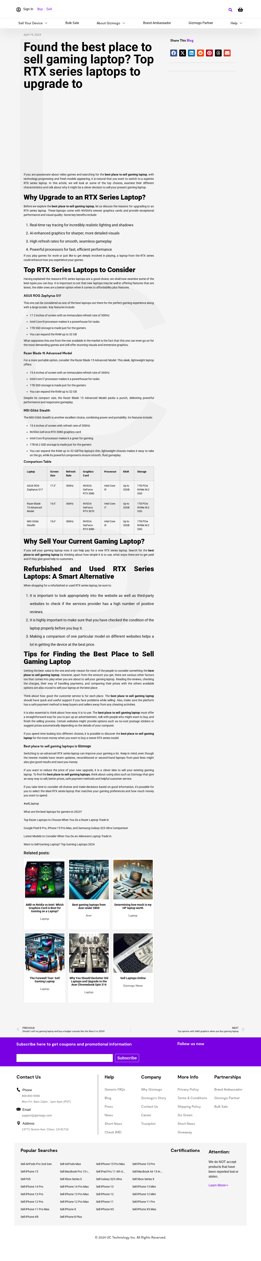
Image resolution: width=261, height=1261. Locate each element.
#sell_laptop (31, 803)
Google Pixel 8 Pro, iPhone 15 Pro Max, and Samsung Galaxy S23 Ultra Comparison (76, 828)
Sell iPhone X (68, 1209)
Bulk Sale (72, 23)
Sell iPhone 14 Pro (32, 1186)
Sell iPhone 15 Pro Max (110, 1164)
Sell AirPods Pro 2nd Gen (36, 1164)
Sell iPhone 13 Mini (144, 1186)
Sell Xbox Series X (143, 1179)
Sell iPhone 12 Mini (144, 1194)
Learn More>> (218, 1185)
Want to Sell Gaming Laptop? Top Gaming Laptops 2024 (59, 844)
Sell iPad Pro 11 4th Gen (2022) (111, 1171)
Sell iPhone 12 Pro (32, 1201)
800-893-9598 (31, 1096)
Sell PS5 (26, 1179)
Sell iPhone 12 (105, 1194)
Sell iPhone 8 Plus (71, 1216)
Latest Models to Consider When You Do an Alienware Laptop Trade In (68, 836)
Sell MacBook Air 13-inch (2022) (147, 1171)
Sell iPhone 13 (105, 1186)
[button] (230, 10)
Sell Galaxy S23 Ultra (109, 1179)
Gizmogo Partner (201, 23)
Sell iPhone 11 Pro (143, 1201)
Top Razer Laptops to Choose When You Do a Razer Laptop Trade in (66, 820)
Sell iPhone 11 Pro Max (35, 1209)
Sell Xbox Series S (71, 1179)
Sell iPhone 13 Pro (32, 1194)
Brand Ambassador (157, 23)
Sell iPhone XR (30, 1216)
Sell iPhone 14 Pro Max (74, 1186)
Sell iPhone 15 (29, 1171)
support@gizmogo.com (37, 1115)
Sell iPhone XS (105, 1209)
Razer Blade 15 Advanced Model (34, 507)
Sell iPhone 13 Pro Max (74, 1194)
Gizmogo (84, 746)
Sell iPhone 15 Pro (143, 1164)
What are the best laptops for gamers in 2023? (53, 811)
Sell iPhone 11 (105, 1201)
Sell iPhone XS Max (144, 1209)
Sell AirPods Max (70, 1164)
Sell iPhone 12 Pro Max (74, 1201)
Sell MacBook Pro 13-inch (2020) (75, 1171)
